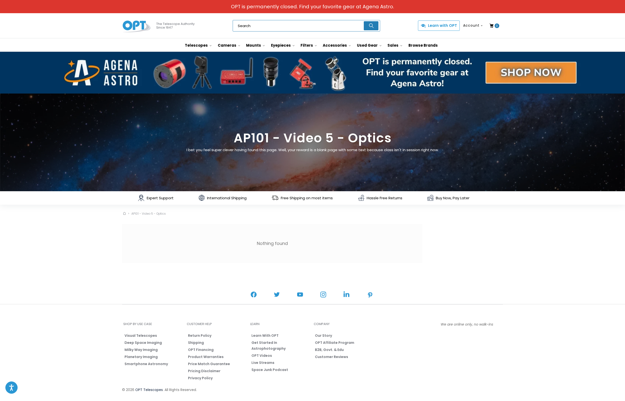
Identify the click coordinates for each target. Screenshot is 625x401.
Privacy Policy (200, 378)
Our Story (323, 335)
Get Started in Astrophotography (268, 345)
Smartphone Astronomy (146, 363)
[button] (11, 387)
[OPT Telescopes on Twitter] (277, 295)
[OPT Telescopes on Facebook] (254, 295)
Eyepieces (281, 45)
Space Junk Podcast (269, 369)
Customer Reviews (331, 356)
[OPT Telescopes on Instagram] (323, 295)
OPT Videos (261, 355)
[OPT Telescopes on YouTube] (300, 295)
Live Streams (262, 362)
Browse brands (423, 45)
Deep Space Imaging (143, 342)
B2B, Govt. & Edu (329, 349)
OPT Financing (201, 349)
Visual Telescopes (141, 335)
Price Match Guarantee (209, 363)
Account (471, 25)
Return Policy (199, 335)
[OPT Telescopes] (136, 26)
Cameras (227, 45)
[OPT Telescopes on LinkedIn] (346, 295)
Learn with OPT (442, 25)
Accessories (335, 45)
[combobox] (306, 26)
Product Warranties (206, 356)
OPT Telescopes (149, 389)
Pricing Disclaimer (204, 371)
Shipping (196, 342)
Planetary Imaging (141, 356)
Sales (393, 45)
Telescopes (196, 45)
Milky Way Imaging (141, 349)
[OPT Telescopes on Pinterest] (370, 295)
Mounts (254, 45)
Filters (307, 45)
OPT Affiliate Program (334, 342)
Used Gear (367, 45)
